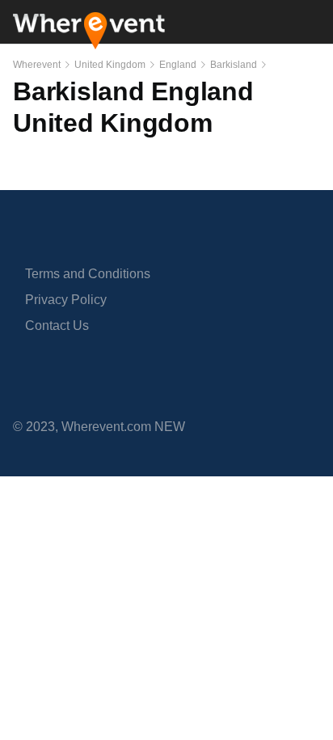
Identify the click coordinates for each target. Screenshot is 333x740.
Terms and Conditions (87, 274)
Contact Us (57, 325)
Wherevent (37, 64)
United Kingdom (109, 64)
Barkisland (233, 64)
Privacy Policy (66, 300)
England (177, 64)
